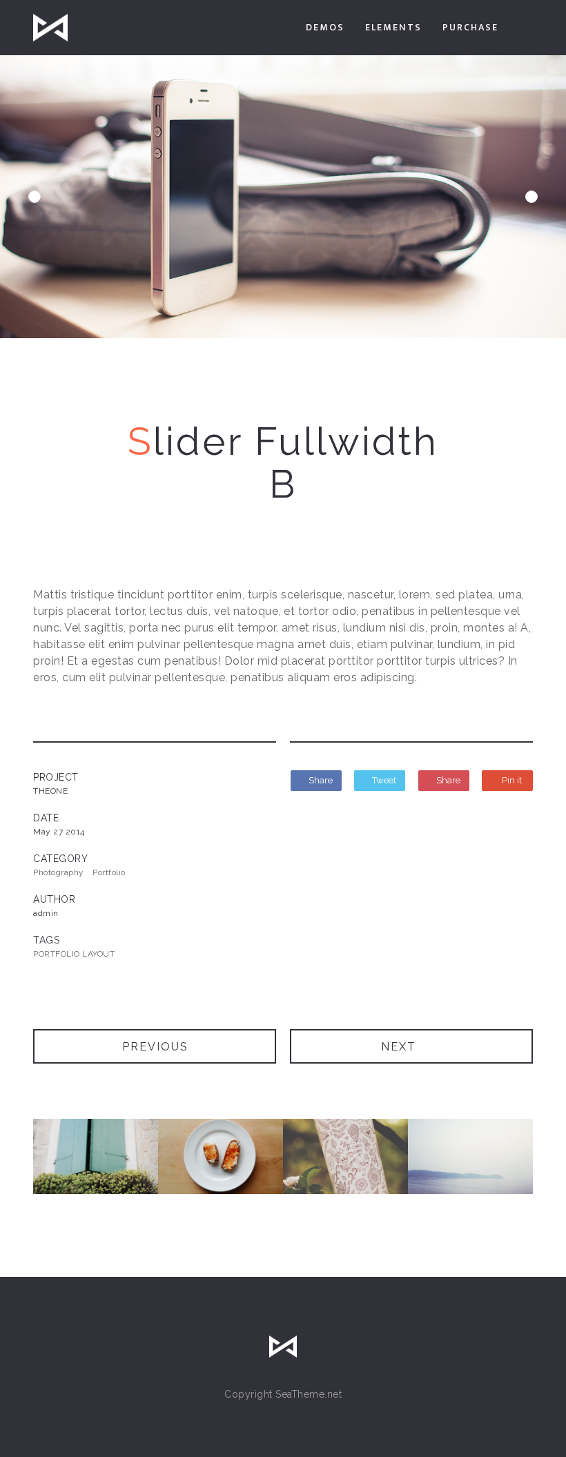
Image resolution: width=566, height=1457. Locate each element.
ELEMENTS (393, 27)
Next (531, 196)
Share (319, 780)
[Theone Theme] (50, 27)
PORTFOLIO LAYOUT (74, 954)
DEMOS (325, 27)
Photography (58, 872)
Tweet (383, 780)
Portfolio (109, 872)
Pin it (511, 780)
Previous (34, 196)
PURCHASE (470, 27)
